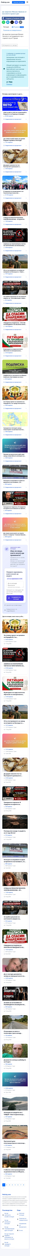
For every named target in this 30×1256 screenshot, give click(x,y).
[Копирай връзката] (20, 22)
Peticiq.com (5, 2)
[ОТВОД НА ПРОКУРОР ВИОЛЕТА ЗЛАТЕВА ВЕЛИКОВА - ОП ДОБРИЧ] (15, 214)
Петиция (6, 27)
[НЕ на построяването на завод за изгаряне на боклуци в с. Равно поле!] (15, 267)
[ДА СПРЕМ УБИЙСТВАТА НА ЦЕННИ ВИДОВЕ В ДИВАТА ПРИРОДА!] (15, 135)
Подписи (18, 27)
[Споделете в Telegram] (8, 22)
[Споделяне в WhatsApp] (3, 22)
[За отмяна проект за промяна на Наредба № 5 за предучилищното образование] (15, 398)
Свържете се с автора (10, 45)
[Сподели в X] (12, 22)
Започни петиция (18, 2)
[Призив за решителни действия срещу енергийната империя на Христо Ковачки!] (15, 451)
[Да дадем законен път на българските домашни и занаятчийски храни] (15, 161)
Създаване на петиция (16, 598)
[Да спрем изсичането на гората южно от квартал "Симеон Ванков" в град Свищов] (15, 529)
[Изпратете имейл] (16, 22)
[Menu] (27, 2)
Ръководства (7, 1210)
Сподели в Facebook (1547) (15, 18)
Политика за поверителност (12, 30)
